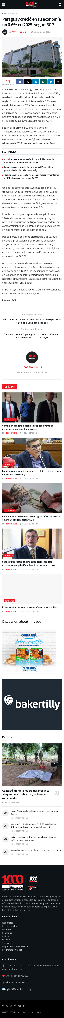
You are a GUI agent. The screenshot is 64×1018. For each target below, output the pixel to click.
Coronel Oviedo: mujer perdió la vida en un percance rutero (36, 850)
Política (9, 465)
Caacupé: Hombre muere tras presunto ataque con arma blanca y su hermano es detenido (25, 794)
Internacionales (9, 926)
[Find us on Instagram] (11, 1005)
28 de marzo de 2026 (40, 31)
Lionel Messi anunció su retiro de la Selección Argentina (29, 607)
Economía (14, 13)
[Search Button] (60, 4)
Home (4, 13)
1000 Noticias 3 (19, 31)
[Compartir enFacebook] (20, 81)
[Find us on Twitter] (7, 1005)
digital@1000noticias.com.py (19, 989)
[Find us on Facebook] (3, 1005)
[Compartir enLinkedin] (35, 81)
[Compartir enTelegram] (50, 81)
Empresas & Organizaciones (15, 946)
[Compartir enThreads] (58, 81)
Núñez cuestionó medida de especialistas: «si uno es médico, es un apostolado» (33, 839)
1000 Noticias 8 (12, 433)
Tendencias (7, 943)
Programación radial (12, 949)
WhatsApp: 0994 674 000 (17, 982)
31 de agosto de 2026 (30, 433)
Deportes (9, 601)
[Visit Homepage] (32, 5)
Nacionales (10, 419)
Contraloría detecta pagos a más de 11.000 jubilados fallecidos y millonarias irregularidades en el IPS (33, 825)
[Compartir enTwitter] (28, 81)
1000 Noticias (14, 1012)
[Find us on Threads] (15, 1005)
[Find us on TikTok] (24, 1005)
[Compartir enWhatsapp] (43, 81)
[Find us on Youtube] (19, 1005)
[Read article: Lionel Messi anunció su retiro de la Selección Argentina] (32, 589)
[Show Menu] (3, 4)
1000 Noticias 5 (12, 611)
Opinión (6, 939)
